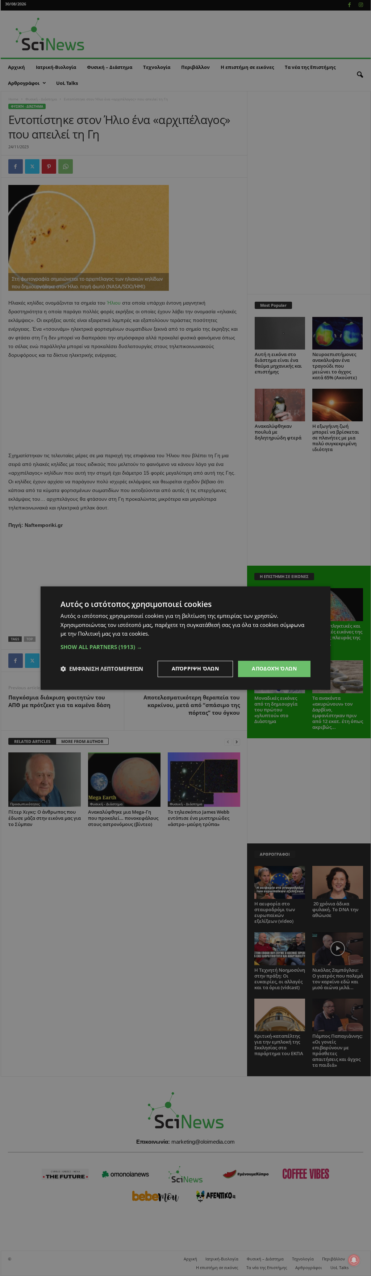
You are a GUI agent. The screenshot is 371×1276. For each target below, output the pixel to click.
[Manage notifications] (354, 1260)
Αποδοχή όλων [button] (274, 668)
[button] (185, 647)
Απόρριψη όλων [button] (195, 668)
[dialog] (185, 638)
